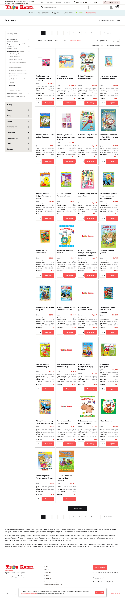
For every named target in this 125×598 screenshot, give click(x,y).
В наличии (48, 40)
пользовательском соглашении (29, 593)
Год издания (12, 127)
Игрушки (55, 13)
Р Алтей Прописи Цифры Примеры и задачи (43, 196)
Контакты (67, 2)
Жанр (9, 116)
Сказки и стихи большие (15, 88)
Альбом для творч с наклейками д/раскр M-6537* (44, 78)
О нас (42, 2)
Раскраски (12, 85)
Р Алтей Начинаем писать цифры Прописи (64, 478)
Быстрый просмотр (45, 71)
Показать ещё (77, 508)
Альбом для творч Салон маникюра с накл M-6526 (66, 137)
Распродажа (91, 13)
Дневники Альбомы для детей (17, 62)
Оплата (58, 2)
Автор (9, 110)
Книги (31, 13)
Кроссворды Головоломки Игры (18, 73)
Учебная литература (15, 93)
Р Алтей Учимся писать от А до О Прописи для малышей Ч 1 (109, 137)
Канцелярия (43, 13)
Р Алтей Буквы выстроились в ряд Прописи (85, 366)
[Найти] (42, 7)
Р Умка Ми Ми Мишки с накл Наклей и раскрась (109, 309)
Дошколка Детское (14, 65)
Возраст (10, 149)
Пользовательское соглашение (53, 582)
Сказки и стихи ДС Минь (16, 90)
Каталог (108, 20)
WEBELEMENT (115, 594)
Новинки (79, 13)
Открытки (68, 13)
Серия (9, 121)
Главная (102, 20)
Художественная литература (13, 40)
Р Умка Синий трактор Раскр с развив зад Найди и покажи (108, 196)
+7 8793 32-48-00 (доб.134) (86, 2)
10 (97, 33)
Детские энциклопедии (15, 59)
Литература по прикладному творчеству (17, 79)
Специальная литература (16, 96)
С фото (39, 40)
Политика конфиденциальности (53, 584)
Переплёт (11, 132)
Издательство (12, 138)
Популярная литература (16, 44)
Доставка (50, 2)
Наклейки (11, 82)
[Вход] (111, 7)
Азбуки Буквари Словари (16, 54)
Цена (9, 143)
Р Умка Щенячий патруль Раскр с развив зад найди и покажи (87, 252)
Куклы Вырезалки (14, 75)
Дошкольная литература (12, 47)
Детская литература (15, 51)
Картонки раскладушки (15, 67)
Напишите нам (112, 2)
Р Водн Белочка (106, 421)
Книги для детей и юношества (17, 70)
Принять (99, 592)
